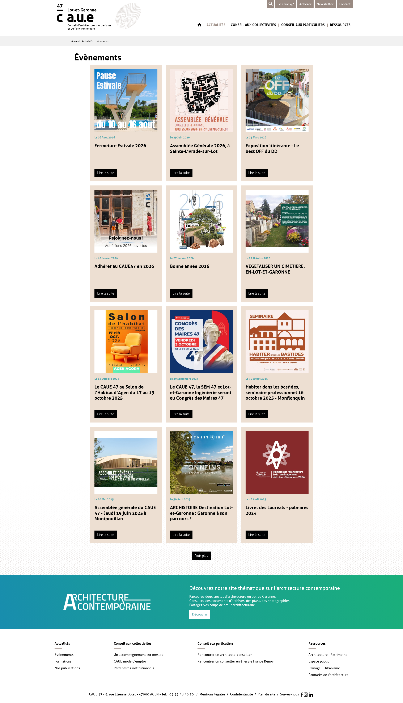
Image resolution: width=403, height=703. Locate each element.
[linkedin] (311, 695)
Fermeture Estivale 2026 (120, 145)
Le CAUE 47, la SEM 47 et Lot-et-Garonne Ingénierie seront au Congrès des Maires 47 (200, 391)
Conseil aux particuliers (303, 24)
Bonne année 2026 (189, 265)
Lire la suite (105, 173)
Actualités (216, 24)
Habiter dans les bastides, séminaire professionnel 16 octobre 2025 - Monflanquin (275, 391)
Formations (63, 661)
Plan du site (266, 694)
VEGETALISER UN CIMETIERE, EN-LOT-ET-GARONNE (275, 268)
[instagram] (306, 695)
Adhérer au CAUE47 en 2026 (124, 265)
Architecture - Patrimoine (328, 655)
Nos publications (67, 668)
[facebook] (302, 695)
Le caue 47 (285, 4)
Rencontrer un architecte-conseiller (225, 655)
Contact (345, 4)
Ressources (340, 24)
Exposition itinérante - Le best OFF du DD (272, 147)
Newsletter (325, 4)
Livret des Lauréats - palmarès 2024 (277, 509)
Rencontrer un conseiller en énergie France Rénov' (236, 661)
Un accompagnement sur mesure (139, 655)
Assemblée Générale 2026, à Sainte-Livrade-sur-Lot (200, 147)
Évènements (102, 41)
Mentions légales (212, 694)
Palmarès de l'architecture (328, 675)
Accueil (75, 41)
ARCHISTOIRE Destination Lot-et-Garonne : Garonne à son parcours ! (201, 512)
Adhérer (305, 4)
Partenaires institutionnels (134, 668)
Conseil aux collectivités (253, 24)
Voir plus (201, 556)
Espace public (319, 661)
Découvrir (199, 614)
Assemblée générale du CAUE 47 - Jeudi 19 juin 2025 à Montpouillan (125, 512)
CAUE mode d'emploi (130, 661)
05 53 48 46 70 (181, 694)
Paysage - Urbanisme (324, 668)
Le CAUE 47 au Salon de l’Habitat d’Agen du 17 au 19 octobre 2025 (124, 391)
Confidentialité (241, 694)
